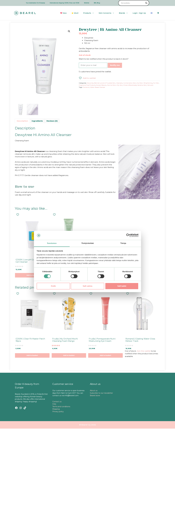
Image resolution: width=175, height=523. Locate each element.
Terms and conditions (61, 406)
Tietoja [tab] (123, 243)
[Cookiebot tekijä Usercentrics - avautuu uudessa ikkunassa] (128, 235)
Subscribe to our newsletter (101, 393)
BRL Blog (97, 3)
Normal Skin (111, 85)
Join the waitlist (144, 351)
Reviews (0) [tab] (52, 121)
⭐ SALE (74, 13)
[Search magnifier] (146, 3)
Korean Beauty (101, 85)
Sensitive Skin (142, 85)
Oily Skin (120, 85)
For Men (156, 83)
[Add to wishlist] (18, 214)
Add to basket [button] (32, 275)
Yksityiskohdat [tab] (87, 243)
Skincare (150, 85)
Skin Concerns (105, 13)
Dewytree (90, 83)
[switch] (74, 276)
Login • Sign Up (139, 13)
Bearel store (95, 395)
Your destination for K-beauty (35, 3)
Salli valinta (87, 286)
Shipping (56, 409)
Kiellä (53, 286)
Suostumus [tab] (52, 243)
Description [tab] (22, 121)
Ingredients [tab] (37, 121)
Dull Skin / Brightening (144, 83)
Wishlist (86, 3)
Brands (122, 13)
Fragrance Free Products (87, 85)
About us (93, 390)
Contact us (56, 401)
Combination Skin (129, 83)
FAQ (54, 404)
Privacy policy (58, 411)
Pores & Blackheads (130, 85)
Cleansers (119, 83)
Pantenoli (86, 87)
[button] (69, 31)
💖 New (63, 13)
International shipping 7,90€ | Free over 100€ (64, 3)
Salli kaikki (121, 286)
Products (87, 13)
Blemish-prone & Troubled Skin (104, 83)
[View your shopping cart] (158, 13)
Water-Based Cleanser (97, 87)
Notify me (115, 65)
